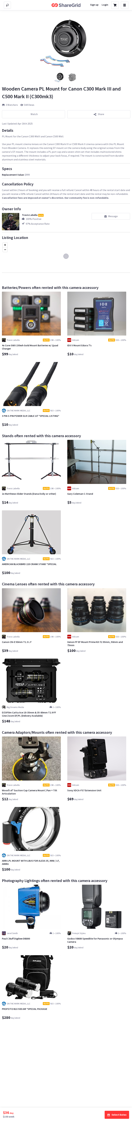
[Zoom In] (5, 245)
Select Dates (119, 1114)
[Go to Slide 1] (59, 77)
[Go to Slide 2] (72, 77)
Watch (34, 114)
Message (113, 216)
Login (105, 4)
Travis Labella (30, 214)
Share (101, 114)
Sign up (94, 4)
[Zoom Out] (5, 249)
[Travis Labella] (10, 221)
